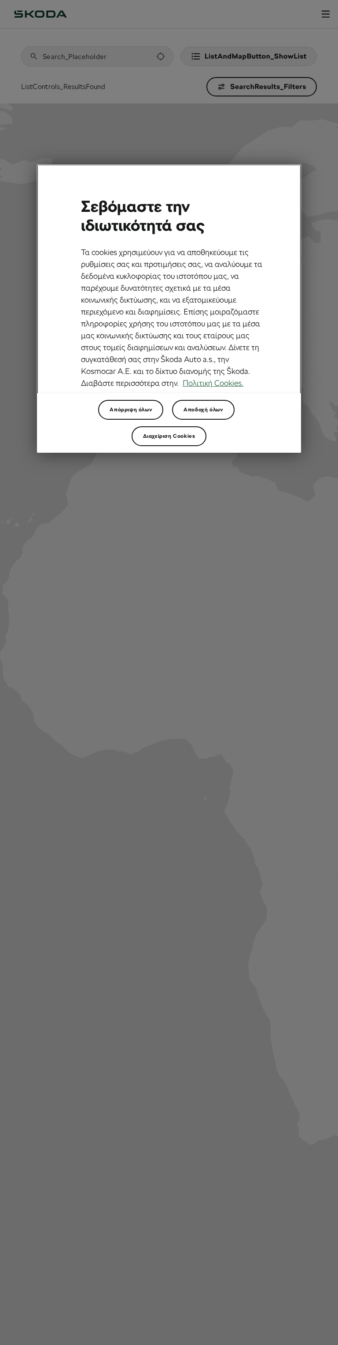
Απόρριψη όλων (131, 409)
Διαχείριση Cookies (169, 436)
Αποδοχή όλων (203, 409)
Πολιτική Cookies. (213, 383)
